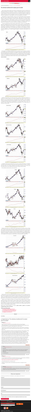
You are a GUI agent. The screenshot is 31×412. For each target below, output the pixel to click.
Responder (27, 344)
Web (1, 393)
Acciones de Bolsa (3, 5)
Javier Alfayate (18, 5)
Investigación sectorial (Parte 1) (7, 311)
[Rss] (19, 404)
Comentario (3, 377)
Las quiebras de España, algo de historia (9, 309)
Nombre (2, 387)
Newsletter (7, 403)
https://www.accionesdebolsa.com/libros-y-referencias (10, 359)
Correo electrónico (3, 390)
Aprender (7, 5)
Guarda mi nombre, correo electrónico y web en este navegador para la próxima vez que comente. (14, 396)
